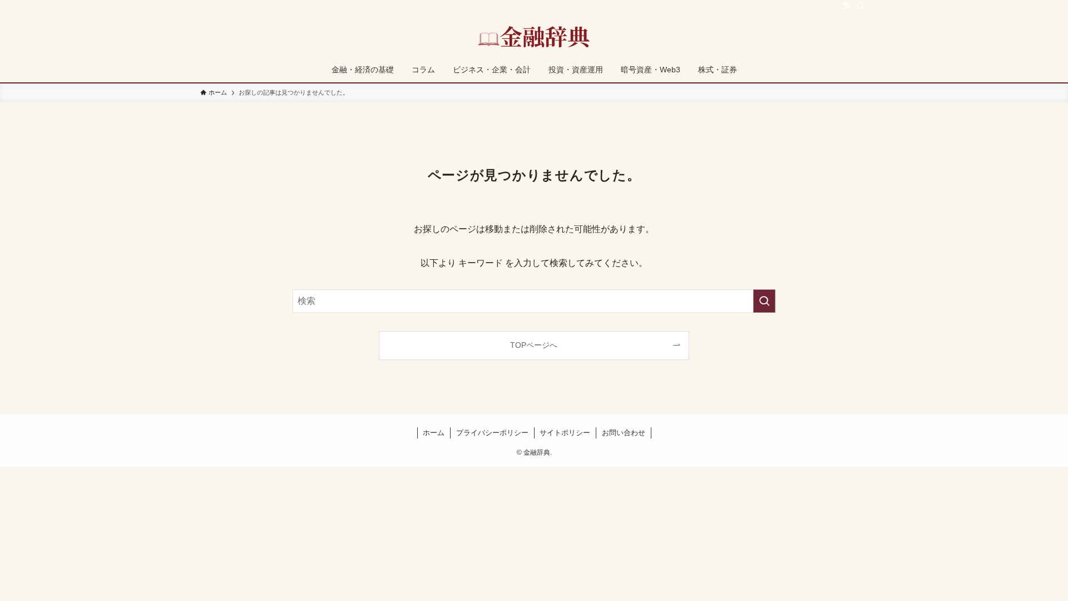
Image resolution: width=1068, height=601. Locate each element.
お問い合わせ (623, 432)
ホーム (433, 432)
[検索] (860, 6)
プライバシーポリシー (492, 432)
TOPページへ (533, 345)
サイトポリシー (565, 432)
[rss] (846, 6)
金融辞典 (534, 36)
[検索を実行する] (764, 301)
